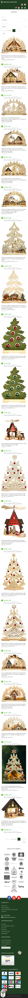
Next (4, 33)
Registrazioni (4, 933)
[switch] (3, 996)
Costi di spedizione (5, 944)
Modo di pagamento (6, 942)
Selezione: (3, 17)
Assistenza (5, 937)
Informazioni (7, 921)
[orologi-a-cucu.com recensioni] (7, 960)
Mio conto (3, 945)
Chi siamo (3, 924)
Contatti (5, 902)
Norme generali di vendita (7, 926)
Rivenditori (4, 929)
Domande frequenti (6, 940)
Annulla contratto (5, 947)
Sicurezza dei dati (5, 931)
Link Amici (3, 927)
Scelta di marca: (5, 23)
